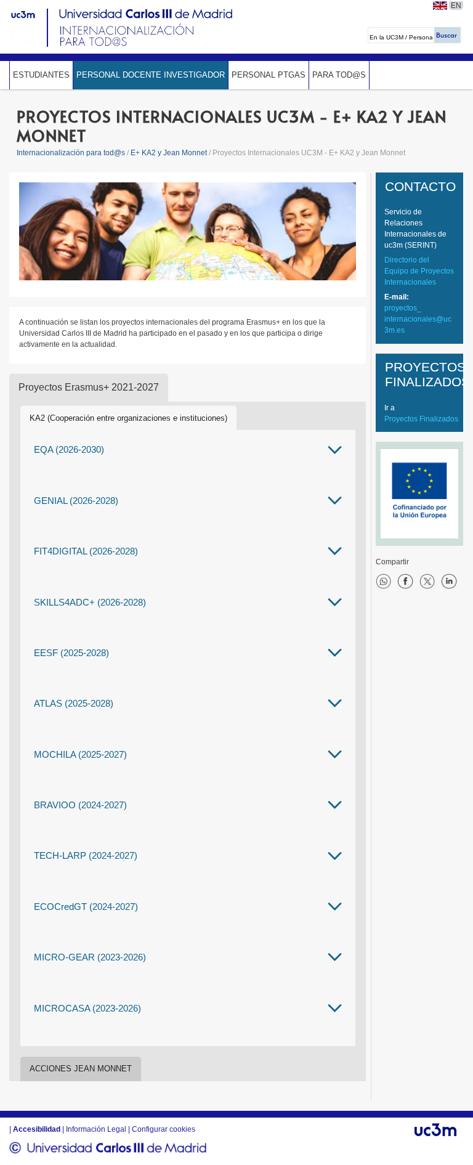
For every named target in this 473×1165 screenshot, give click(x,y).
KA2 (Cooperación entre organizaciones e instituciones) (128, 418)
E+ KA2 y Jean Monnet (169, 152)
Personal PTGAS (268, 74)
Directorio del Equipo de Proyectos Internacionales (419, 271)
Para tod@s (339, 74)
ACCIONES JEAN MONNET (81, 1068)
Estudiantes (41, 74)
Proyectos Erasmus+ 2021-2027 (88, 387)
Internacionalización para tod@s (71, 152)
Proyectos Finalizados (421, 419)
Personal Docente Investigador (150, 74)
